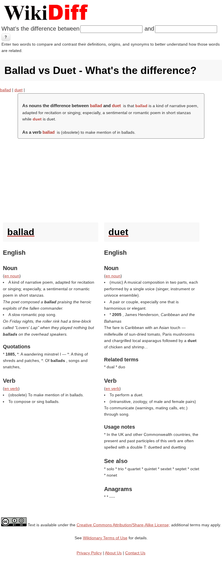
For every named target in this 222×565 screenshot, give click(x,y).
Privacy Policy (89, 553)
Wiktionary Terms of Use (105, 538)
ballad (5, 90)
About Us (113, 553)
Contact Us (135, 553)
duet (18, 90)
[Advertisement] (111, 179)
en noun (11, 276)
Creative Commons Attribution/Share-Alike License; (123, 525)
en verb (11, 388)
